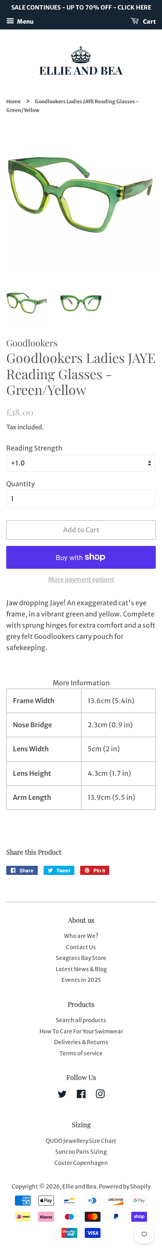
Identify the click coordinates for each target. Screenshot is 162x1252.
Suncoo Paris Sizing (81, 1151)
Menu (25, 21)
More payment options (81, 579)
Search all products (81, 1020)
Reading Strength (34, 448)
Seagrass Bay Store (81, 958)
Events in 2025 (81, 980)
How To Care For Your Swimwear (81, 1031)
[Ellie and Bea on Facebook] (81, 1095)
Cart (149, 21)
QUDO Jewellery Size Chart (81, 1141)
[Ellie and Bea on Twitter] (62, 1095)
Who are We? (81, 936)
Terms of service (81, 1053)
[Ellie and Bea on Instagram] (100, 1095)
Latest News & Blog (81, 969)
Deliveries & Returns (81, 1042)
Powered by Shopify (124, 1186)
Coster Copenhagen (81, 1163)
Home (13, 101)
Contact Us (81, 947)
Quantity (20, 484)
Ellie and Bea (79, 1186)
